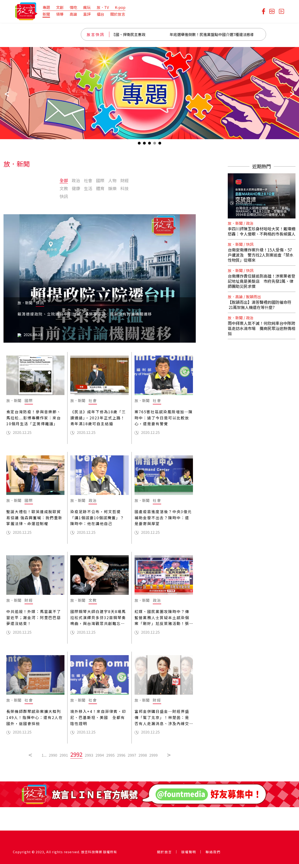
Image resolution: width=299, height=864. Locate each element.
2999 (153, 755)
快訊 (64, 196)
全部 (64, 180)
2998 (143, 755)
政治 (76, 180)
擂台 (100, 14)
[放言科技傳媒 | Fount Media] (26, 11)
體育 (100, 188)
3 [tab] (149, 144)
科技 (124, 188)
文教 (64, 188)
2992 (76, 754)
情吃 (73, 7)
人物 (112, 180)
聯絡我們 (213, 851)
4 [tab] (154, 144)
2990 (53, 755)
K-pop (120, 7)
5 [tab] (159, 144)
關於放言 (117, 14)
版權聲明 (188, 851)
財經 (124, 180)
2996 (121, 755)
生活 (88, 188)
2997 (132, 755)
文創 (60, 7)
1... (44, 755)
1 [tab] (139, 144)
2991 (64, 755)
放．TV (103, 7)
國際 (100, 180)
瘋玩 (87, 7)
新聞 (46, 14)
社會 (88, 180)
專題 (46, 7)
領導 (60, 14)
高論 (73, 14)
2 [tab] (144, 144)
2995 (110, 755)
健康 (76, 188)
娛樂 (112, 188)
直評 (87, 14)
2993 (89, 755)
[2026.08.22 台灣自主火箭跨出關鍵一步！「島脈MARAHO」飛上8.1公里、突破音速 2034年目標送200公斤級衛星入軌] (261, 193)
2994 (100, 755)
